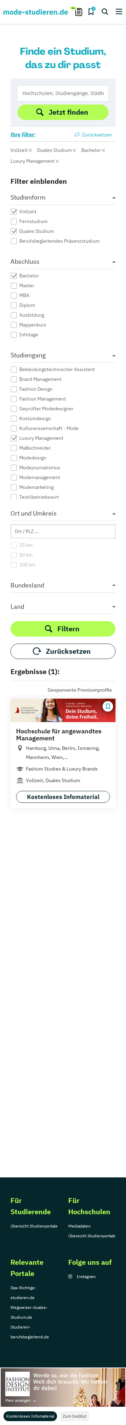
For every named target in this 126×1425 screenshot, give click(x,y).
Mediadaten (79, 1226)
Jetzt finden (68, 112)
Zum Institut (74, 1416)
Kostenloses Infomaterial (30, 1416)
